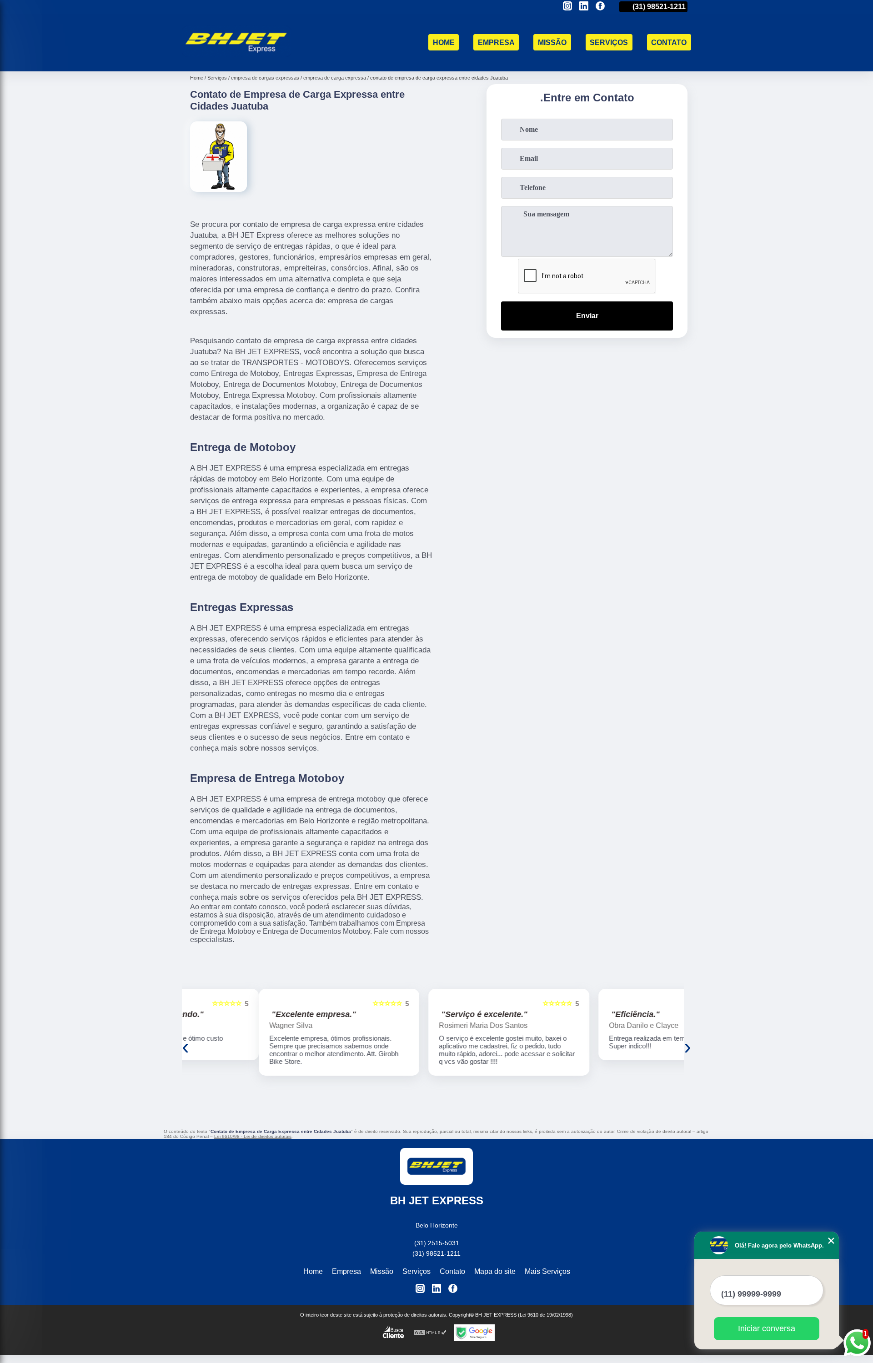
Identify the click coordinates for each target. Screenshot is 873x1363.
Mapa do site (495, 1271)
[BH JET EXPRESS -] (236, 60)
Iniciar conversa (766, 1328)
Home (444, 42)
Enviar (587, 316)
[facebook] (600, 6)
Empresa (496, 42)
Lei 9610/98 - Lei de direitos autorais (252, 1136)
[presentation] (185, 1046)
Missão (552, 42)
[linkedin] (583, 6)
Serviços (609, 42)
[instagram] (567, 6)
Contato (669, 42)
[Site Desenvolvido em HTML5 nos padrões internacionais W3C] (430, 1332)
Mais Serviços (547, 1271)
